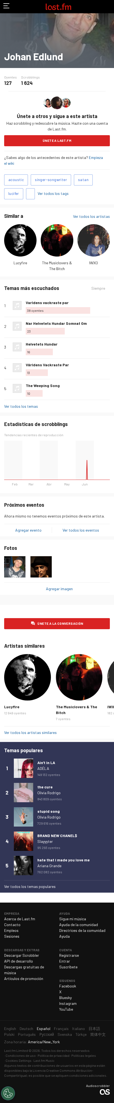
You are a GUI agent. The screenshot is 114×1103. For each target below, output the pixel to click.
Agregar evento (28, 530)
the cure (45, 787)
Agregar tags (30, 193)
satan (83, 179)
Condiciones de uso (21, 1055)
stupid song (48, 811)
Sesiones (11, 936)
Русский (46, 1034)
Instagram (68, 1003)
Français (61, 1028)
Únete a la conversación (60, 623)
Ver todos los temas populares (30, 886)
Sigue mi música (72, 918)
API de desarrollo (18, 961)
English (10, 1028)
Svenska (65, 1034)
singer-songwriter (51, 179)
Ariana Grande (49, 865)
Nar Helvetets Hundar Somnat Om (56, 323)
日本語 (94, 1028)
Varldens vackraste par (47, 302)
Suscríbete (68, 967)
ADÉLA (43, 768)
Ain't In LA (46, 762)
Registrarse (69, 955)
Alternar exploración (6, 6)
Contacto (12, 924)
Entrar (64, 961)
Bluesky (65, 997)
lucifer (13, 193)
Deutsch (26, 1028)
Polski (9, 1034)
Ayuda (64, 936)
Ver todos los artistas (91, 216)
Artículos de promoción (23, 978)
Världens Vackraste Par (47, 364)
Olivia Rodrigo (49, 792)
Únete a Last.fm (57, 140)
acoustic (16, 179)
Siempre (98, 288)
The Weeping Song (43, 385)
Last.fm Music (44, 1060)
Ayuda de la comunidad (78, 924)
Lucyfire (20, 262)
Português (27, 1034)
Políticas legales (83, 1055)
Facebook (67, 986)
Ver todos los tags (53, 193)
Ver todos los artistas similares (30, 732)
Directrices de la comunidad (82, 930)
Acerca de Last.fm (19, 918)
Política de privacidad (53, 1055)
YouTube (66, 1009)
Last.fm (58, 6)
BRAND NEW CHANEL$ (57, 835)
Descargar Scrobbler (21, 955)
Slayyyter (45, 841)
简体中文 (98, 1034)
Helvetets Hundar (42, 344)
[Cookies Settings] (8, 1093)
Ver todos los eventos (81, 530)
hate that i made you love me (63, 860)
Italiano (78, 1028)
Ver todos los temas (21, 406)
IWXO (93, 262)
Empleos (11, 930)
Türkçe (81, 1034)
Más (107, 305)
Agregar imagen (59, 588)
